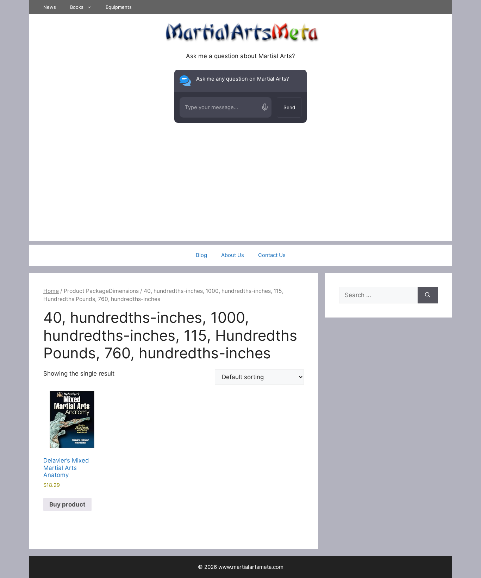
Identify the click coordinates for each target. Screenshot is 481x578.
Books (76, 7)
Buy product (67, 504)
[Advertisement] (240, 192)
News (49, 7)
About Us (232, 255)
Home (51, 291)
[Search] (428, 295)
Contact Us (272, 255)
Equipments (119, 7)
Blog (201, 255)
